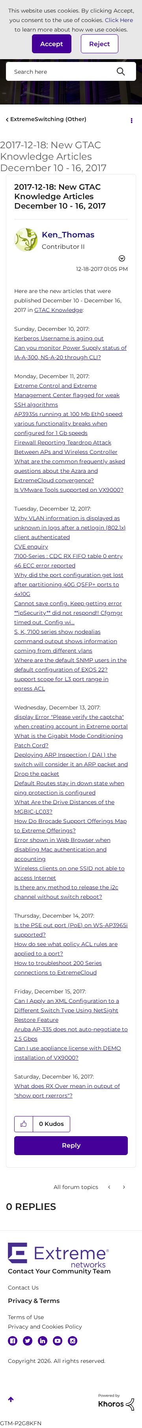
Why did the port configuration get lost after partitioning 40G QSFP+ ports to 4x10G (68, 584)
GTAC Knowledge (58, 310)
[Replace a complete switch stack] (110, 1187)
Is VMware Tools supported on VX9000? (68, 489)
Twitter (27, 1341)
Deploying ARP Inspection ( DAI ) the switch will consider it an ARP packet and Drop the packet (71, 764)
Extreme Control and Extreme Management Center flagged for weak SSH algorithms (67, 395)
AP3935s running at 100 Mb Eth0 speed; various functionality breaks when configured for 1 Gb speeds (68, 424)
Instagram (72, 1341)
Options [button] (131, 120)
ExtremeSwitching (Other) (48, 119)
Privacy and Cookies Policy (45, 1326)
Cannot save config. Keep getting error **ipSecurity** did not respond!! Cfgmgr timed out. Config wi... (68, 613)
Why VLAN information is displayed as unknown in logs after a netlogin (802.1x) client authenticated (70, 528)
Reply (71, 1145)
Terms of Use (26, 1317)
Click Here (119, 20)
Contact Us (23, 1287)
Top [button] (11, 1399)
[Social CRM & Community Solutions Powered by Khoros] (116, 1402)
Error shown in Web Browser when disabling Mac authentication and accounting (62, 849)
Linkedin (42, 1341)
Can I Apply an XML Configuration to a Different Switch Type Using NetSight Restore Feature (66, 1010)
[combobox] (71, 71)
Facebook (12, 1341)
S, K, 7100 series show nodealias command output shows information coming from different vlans (65, 641)
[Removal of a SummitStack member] (123, 1187)
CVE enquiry (31, 546)
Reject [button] (99, 44)
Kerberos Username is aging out (59, 338)
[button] (51, 43)
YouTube (57, 1341)
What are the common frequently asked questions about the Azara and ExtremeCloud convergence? (69, 471)
